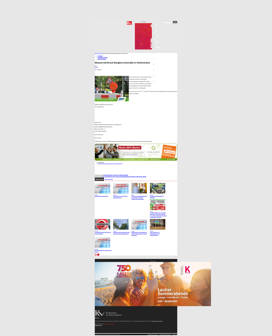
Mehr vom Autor (109, 179)
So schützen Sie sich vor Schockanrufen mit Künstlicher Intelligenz (124, 177)
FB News (99, 53)
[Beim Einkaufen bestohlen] (102, 193)
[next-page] (98, 255)
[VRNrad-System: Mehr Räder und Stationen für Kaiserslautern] (121, 229)
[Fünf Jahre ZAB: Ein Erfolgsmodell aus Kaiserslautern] (157, 229)
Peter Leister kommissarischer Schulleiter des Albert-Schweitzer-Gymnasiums (139, 198)
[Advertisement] (136, 118)
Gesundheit (158, 70)
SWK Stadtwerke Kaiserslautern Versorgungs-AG (110, 163)
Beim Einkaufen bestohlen (101, 196)
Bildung (157, 58)
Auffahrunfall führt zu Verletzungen (115, 175)
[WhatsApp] (112, 71)
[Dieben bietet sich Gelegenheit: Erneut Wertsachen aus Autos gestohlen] (139, 229)
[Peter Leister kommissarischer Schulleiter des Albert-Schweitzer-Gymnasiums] (139, 193)
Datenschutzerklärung (119, 22)
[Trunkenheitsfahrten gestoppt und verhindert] (102, 229)
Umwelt (157, 64)
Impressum (108, 22)
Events (103, 22)
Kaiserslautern (102, 57)
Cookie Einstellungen (152, 334)
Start (96, 53)
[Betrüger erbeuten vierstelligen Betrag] (102, 247)
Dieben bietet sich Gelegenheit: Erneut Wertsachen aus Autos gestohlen (139, 234)
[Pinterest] (107, 71)
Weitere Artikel (99, 179)
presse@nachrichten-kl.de (109, 324)
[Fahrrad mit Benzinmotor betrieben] (157, 193)
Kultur (157, 75)
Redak (96, 67)
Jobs (156, 53)
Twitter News (102, 59)
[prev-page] (96, 255)
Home (99, 22)
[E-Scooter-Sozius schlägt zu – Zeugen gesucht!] (121, 193)
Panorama (158, 81)
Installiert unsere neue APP (157, 321)
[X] (102, 71)
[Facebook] (97, 71)
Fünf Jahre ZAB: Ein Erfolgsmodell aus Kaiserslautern (155, 234)
